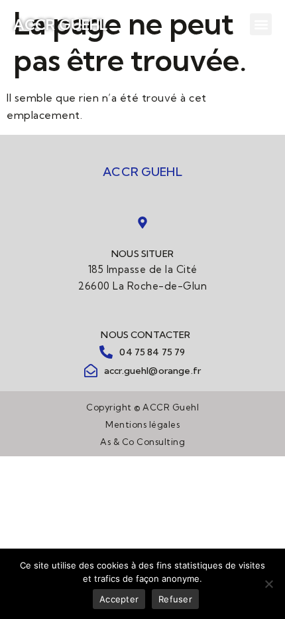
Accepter (119, 599)
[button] (261, 24)
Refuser (175, 599)
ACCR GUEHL (60, 24)
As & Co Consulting (142, 441)
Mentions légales (142, 424)
